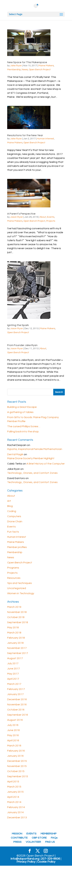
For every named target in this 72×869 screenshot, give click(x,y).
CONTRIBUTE (19, 837)
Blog (10, 506)
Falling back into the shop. (23, 431)
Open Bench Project (40, 69)
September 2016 (17, 714)
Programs (13, 567)
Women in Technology (20, 593)
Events (50, 217)
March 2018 (14, 632)
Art (9, 501)
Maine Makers (46, 65)
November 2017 (17, 648)
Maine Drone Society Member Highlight (30, 458)
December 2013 (17, 817)
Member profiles (17, 547)
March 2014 (14, 802)
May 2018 (13, 627)
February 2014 (16, 807)
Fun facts (13, 531)
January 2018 (15, 643)
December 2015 (17, 761)
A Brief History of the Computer (45, 463)
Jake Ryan (16, 65)
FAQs (54, 837)
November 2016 (17, 704)
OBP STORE (39, 837)
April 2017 (13, 679)
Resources (13, 578)
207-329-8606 (50, 858)
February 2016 (16, 750)
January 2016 (15, 756)
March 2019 (14, 607)
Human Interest (45, 138)
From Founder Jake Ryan (22, 345)
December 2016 (17, 699)
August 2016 (15, 720)
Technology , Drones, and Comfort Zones (32, 473)
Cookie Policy (46, 861)
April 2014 (13, 797)
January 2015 (15, 791)
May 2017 (13, 673)
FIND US (50, 842)
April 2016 (13, 740)
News (25, 69)
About (43, 217)
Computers (14, 516)
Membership (14, 69)
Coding (11, 511)
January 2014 (15, 812)
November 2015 (17, 766)
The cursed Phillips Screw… (23, 426)
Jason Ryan (16, 217)
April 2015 (13, 781)
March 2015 (14, 786)
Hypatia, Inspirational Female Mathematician (34, 449)
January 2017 (15, 694)
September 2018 (17, 622)
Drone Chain (14, 521)
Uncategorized (16, 588)
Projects (50, 221)
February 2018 (16, 637)
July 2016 (12, 725)
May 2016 (13, 735)
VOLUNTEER (33, 842)
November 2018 (17, 612)
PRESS (17, 842)
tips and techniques (19, 583)
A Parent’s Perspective (21, 213)
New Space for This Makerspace (27, 62)
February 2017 (16, 689)
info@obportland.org (25, 858)
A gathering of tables (20, 412)
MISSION (17, 833)
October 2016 (15, 709)
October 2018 (15, 617)
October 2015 (15, 771)
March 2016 (14, 745)
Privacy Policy (26, 861)
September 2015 (17, 776)
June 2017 (13, 668)
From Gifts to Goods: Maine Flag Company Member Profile (33, 419)
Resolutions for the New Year (25, 135)
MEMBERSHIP (49, 833)
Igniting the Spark (18, 325)
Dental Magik (15, 454)
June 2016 (13, 730)
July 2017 (12, 663)
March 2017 (14, 684)
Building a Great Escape (22, 407)
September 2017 (17, 653)
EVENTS (31, 833)
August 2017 (15, 658)
